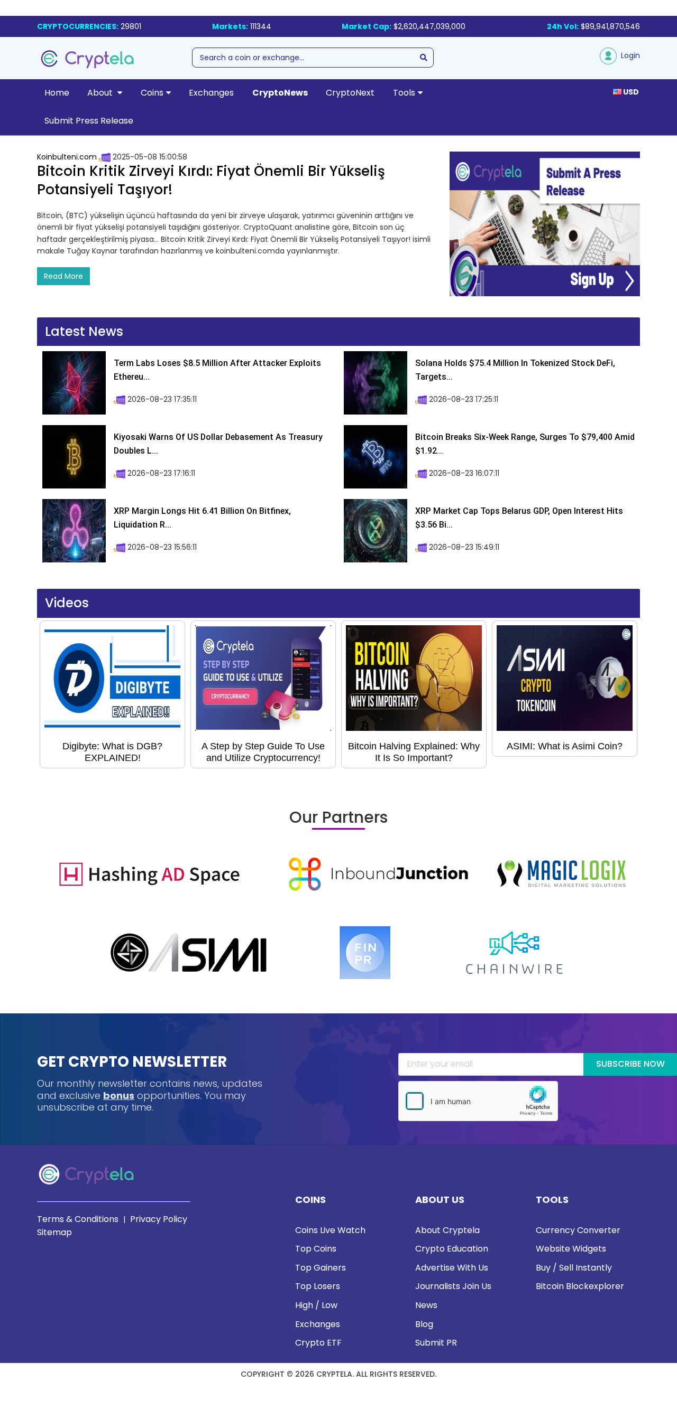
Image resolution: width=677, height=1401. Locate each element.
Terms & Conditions (77, 1219)
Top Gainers (320, 1268)
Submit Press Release (88, 121)
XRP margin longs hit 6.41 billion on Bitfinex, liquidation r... (202, 518)
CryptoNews (280, 93)
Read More (63, 276)
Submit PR (436, 1343)
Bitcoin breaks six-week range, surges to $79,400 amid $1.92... (525, 444)
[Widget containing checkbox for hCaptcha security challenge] (478, 1101)
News (426, 1305)
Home (56, 93)
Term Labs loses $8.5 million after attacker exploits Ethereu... (217, 370)
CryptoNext (350, 93)
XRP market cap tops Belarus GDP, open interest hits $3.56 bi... (519, 518)
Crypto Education (451, 1249)
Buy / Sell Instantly (574, 1268)
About (101, 93)
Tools (404, 93)
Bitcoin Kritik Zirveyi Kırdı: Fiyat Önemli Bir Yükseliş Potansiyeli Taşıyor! (211, 180)
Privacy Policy (158, 1219)
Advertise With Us (451, 1268)
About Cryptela (447, 1230)
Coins (152, 93)
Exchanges (211, 93)
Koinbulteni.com (67, 157)
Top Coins (315, 1249)
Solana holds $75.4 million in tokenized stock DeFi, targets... (515, 370)
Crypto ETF (318, 1343)
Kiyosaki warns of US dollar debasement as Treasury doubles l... (218, 444)
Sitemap (54, 1232)
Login (628, 55)
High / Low (316, 1305)
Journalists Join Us (453, 1286)
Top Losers (317, 1286)
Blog (424, 1324)
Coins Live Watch (330, 1230)
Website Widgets (571, 1249)
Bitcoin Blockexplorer (580, 1286)
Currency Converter (578, 1230)
